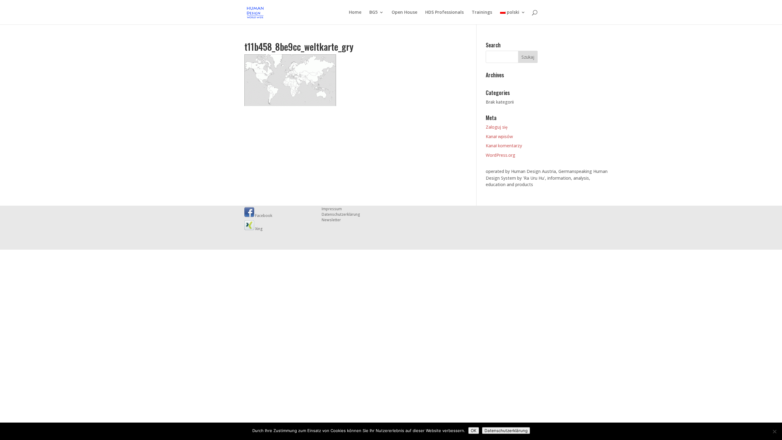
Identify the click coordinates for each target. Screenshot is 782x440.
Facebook (263, 215)
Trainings (482, 12)
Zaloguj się (497, 127)
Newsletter (331, 219)
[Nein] (774, 431)
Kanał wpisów (499, 136)
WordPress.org (500, 155)
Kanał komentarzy (504, 145)
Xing (258, 228)
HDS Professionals (444, 12)
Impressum (332, 208)
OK (474, 430)
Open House (404, 12)
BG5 (373, 12)
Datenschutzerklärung (341, 214)
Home (355, 12)
